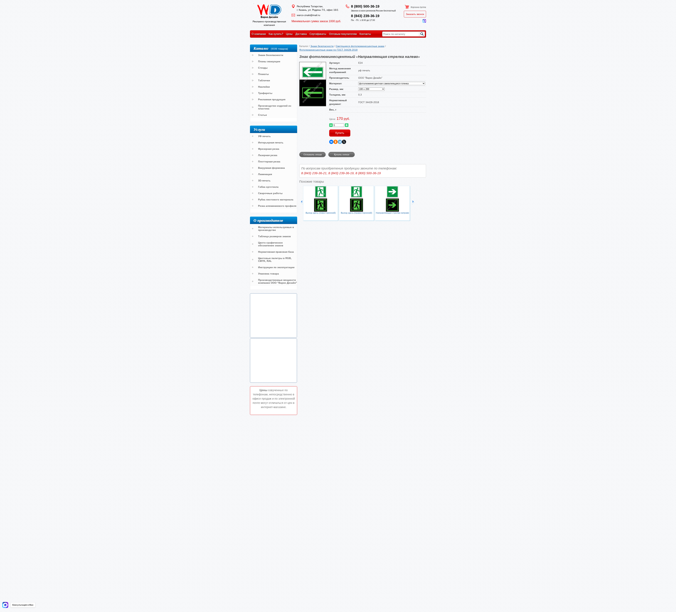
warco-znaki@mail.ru (308, 15)
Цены (289, 33)
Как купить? (276, 33)
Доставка (301, 33)
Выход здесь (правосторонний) (356, 213)
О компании (259, 33)
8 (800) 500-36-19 (365, 6)
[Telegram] (340, 142)
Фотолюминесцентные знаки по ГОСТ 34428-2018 (328, 49)
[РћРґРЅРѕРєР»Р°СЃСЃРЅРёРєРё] (335, 142)
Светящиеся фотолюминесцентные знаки (360, 46)
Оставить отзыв (312, 154)
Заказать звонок (415, 14)
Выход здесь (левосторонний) (321, 213)
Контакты (365, 33)
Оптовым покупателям (343, 33)
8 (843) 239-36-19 (365, 16)
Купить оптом (341, 154)
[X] (344, 142)
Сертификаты (317, 33)
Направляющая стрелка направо (392, 213)
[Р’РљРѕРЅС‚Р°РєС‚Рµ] (331, 142)
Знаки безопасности (322, 46)
